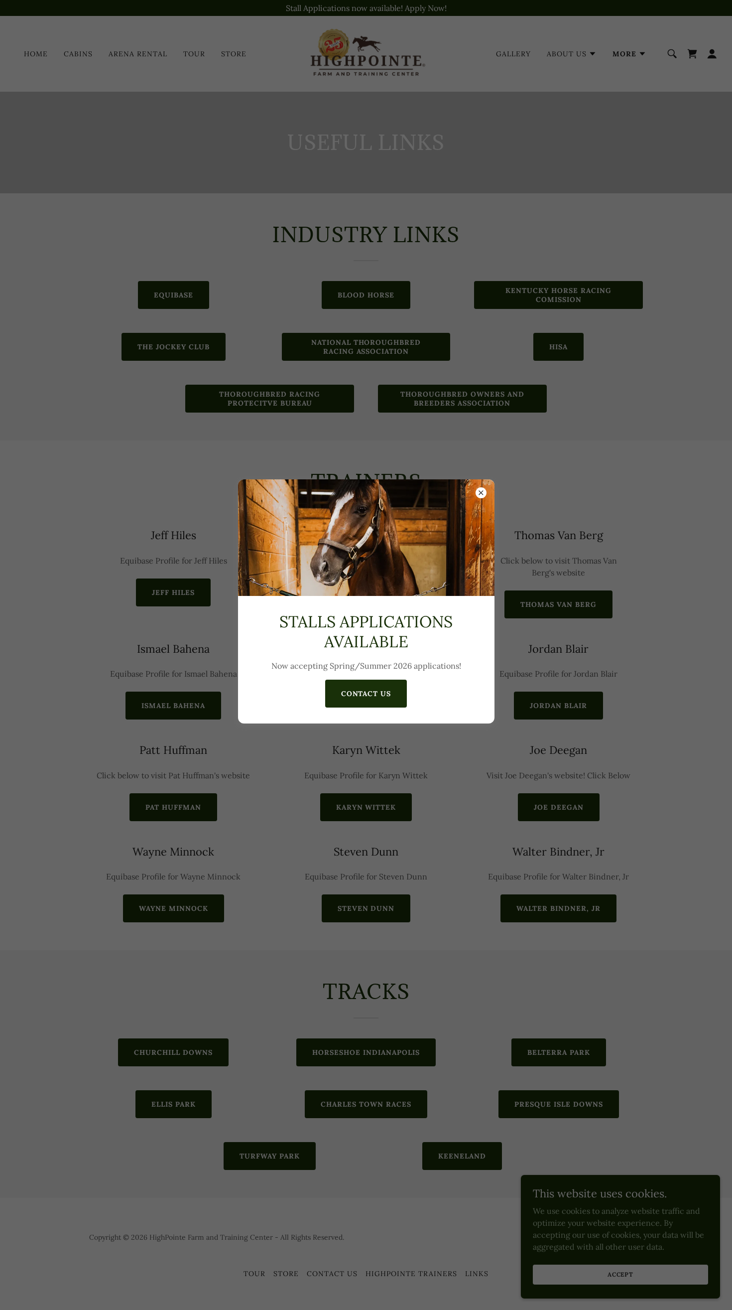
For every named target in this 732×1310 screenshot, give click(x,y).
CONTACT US (366, 693)
